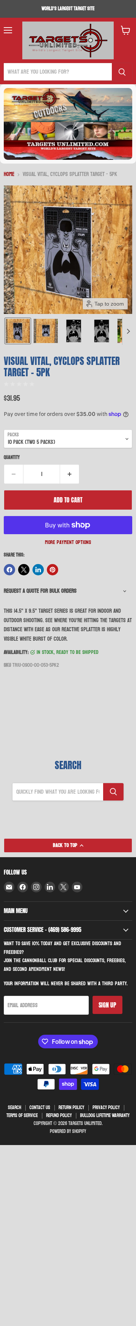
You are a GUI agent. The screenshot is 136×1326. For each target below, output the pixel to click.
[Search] (122, 71)
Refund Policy (59, 1115)
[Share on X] (23, 569)
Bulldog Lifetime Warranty (105, 1115)
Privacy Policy (106, 1107)
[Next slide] (128, 331)
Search (14, 1107)
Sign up (107, 1004)
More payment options (68, 542)
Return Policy (71, 1107)
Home (9, 174)
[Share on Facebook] (9, 569)
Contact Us (39, 1107)
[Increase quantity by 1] (69, 474)
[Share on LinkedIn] (38, 569)
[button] (18, 331)
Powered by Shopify (68, 1131)
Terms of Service (22, 1115)
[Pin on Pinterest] (52, 569)
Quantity (12, 458)
